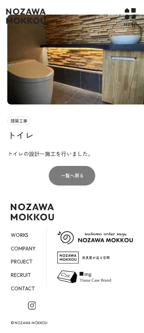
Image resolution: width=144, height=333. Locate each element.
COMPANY (23, 248)
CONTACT (23, 288)
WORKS (19, 235)
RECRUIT (21, 275)
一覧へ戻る (72, 175)
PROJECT (22, 261)
